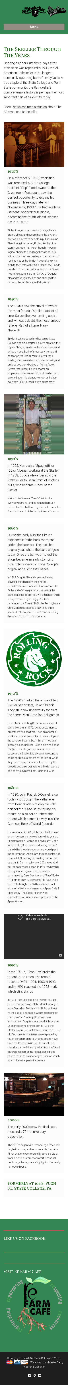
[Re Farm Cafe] (34, 1305)
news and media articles (30, 107)
